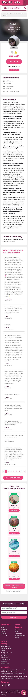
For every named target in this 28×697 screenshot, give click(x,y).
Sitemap (3, 695)
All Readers (9, 14)
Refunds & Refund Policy (6, 649)
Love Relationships (18, 14)
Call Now (13, 62)
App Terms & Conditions (5, 657)
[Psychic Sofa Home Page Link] (11, 2)
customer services (6, 676)
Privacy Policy (5, 646)
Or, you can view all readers (14, 591)
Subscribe (13, 617)
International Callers (17, 693)
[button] (14, 8)
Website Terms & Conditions (6, 653)
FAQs (16, 632)
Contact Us (18, 630)
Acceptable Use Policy (20, 636)
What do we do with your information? (5, 661)
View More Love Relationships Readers (14, 586)
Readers (3, 631)
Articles (3, 633)
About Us (4, 629)
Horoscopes (5, 635)
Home (3, 14)
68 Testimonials (15, 66)
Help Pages (18, 634)
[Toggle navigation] (25, 2)
